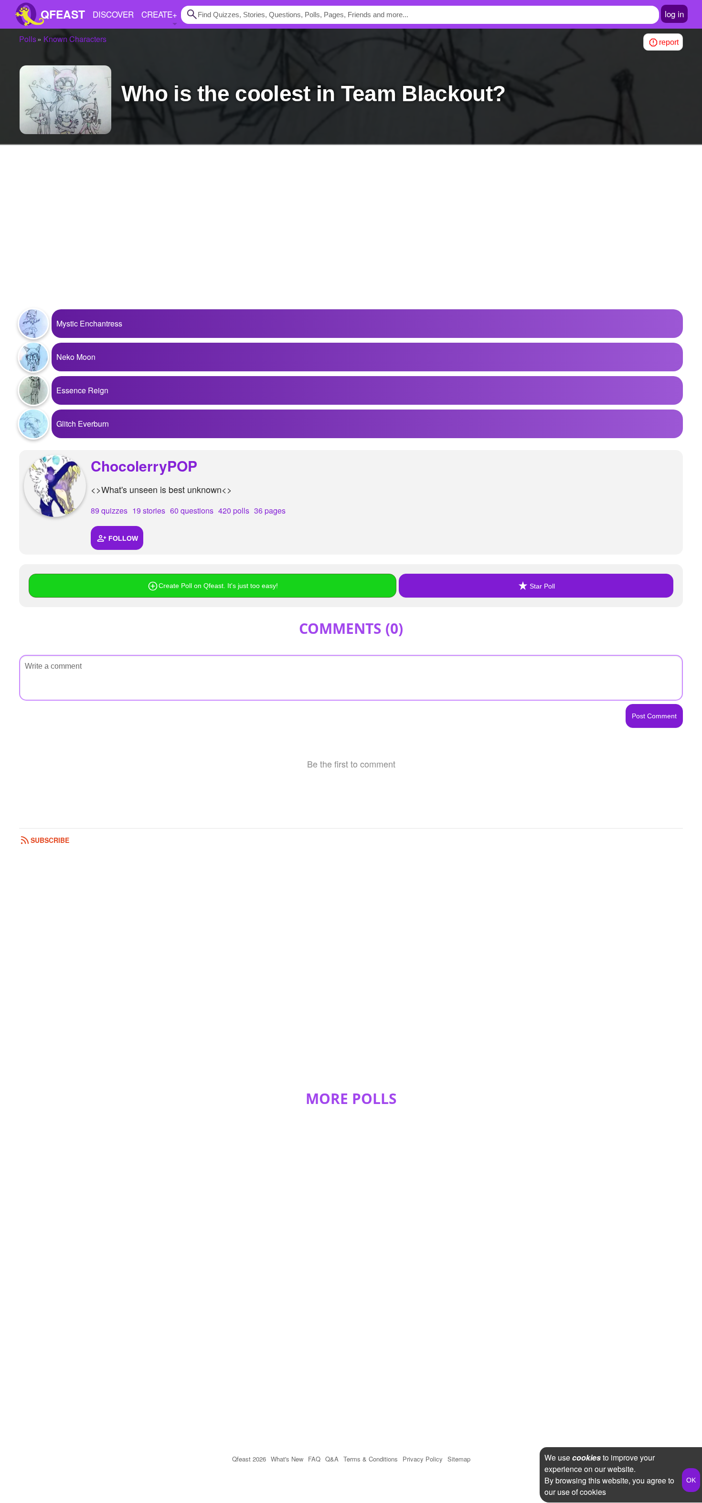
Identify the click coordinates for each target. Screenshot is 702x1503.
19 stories (148, 510)
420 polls (233, 510)
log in (674, 14)
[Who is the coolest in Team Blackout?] (65, 100)
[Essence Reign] (33, 390)
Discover (113, 14)
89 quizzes (109, 510)
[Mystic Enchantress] (33, 323)
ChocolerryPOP (144, 465)
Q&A (332, 1458)
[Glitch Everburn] (33, 424)
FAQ (314, 1458)
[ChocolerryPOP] (55, 486)
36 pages (270, 510)
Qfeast (249, 1458)
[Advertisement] (351, 233)
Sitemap (458, 1458)
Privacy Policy (423, 1458)
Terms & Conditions (370, 1458)
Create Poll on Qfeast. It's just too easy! (218, 585)
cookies (586, 1457)
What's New (287, 1458)
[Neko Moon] (33, 357)
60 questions (191, 510)
